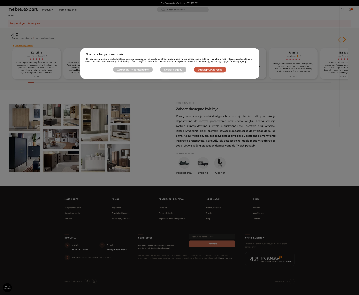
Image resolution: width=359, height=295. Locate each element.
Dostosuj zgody (173, 69)
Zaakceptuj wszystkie (210, 69)
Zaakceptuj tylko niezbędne (133, 69)
